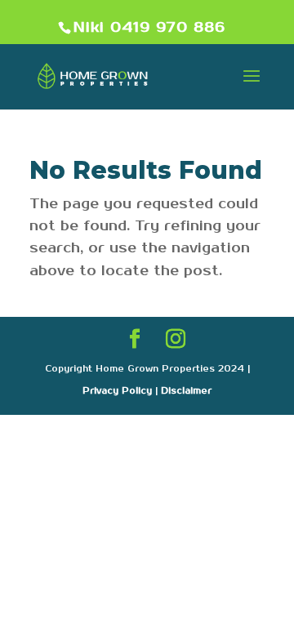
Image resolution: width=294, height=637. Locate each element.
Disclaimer (186, 391)
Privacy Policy (117, 391)
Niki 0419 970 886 (149, 28)
